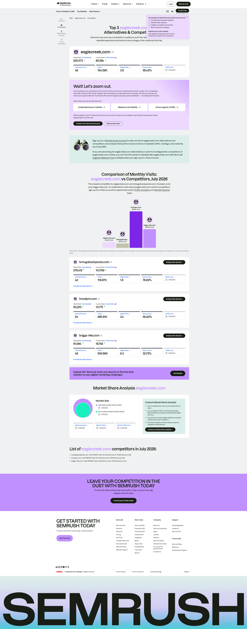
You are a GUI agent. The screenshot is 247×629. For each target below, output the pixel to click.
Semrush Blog (176, 544)
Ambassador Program (179, 550)
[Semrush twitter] (68, 567)
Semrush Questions (160, 528)
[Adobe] (59, 571)
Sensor (137, 553)
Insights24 (138, 537)
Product (94, 4)
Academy (175, 528)
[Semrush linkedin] (56, 567)
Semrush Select (158, 541)
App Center (139, 544)
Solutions (114, 4)
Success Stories (121, 544)
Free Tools (138, 550)
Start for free (183, 4)
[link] (65, 11)
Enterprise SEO (140, 528)
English (186, 572)
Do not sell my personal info (158, 548)
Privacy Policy (121, 572)
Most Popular (94, 11)
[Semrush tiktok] (61, 567)
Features (119, 528)
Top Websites (139, 547)
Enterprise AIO (140, 531)
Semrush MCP (140, 525)
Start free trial (64, 538)
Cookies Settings (156, 572)
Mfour (137, 541)
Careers (156, 534)
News (155, 531)
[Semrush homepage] (63, 4)
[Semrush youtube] (63, 567)
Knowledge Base (177, 525)
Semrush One (120, 525)
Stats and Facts (121, 547)
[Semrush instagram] (59, 567)
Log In (171, 4)
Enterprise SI (139, 534)
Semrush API (176, 531)
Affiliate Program (122, 550)
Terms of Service (138, 572)
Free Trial (119, 537)
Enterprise (140, 4)
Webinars (175, 547)
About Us (156, 525)
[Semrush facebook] (66, 567)
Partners (156, 537)
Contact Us (157, 552)
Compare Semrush (122, 541)
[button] (167, 11)
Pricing (104, 4)
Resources (127, 4)
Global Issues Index (160, 544)
